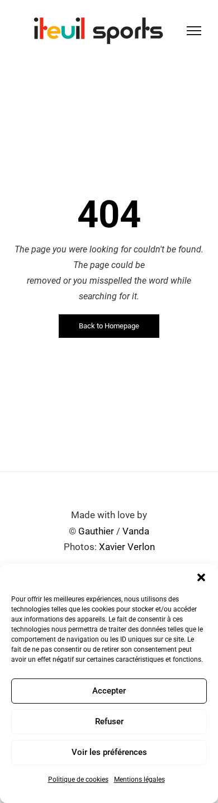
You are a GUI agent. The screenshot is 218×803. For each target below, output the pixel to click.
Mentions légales (139, 779)
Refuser (109, 721)
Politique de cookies (78, 779)
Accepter (109, 691)
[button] (201, 577)
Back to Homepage (109, 326)
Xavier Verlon (127, 546)
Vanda (135, 531)
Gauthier (96, 531)
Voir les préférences (109, 752)
